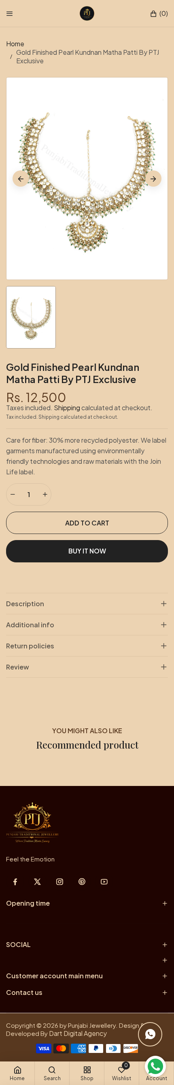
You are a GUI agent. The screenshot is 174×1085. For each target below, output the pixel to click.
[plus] (45, 494)
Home (15, 43)
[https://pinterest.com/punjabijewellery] (82, 881)
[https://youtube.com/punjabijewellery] (104, 881)
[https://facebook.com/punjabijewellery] (15, 881)
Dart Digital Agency (78, 1033)
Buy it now (87, 551)
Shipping (67, 407)
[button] (159, 13)
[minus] (12, 494)
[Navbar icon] (9, 13)
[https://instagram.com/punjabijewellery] (60, 881)
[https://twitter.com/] (37, 881)
